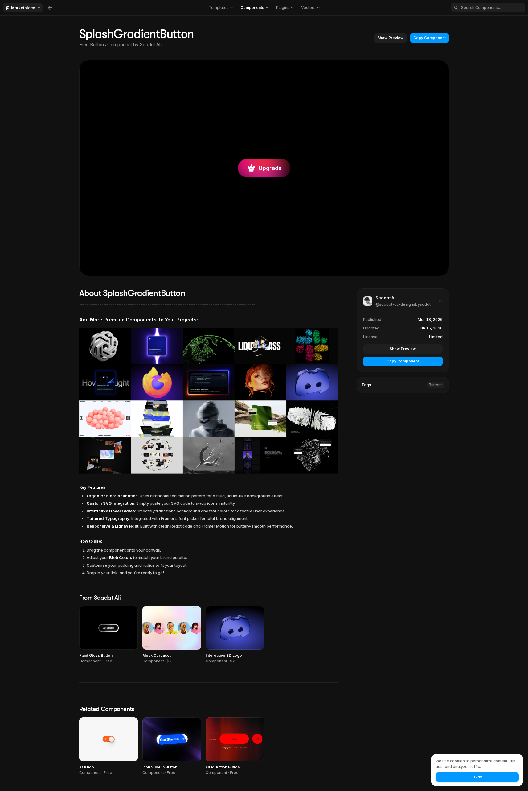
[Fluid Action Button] (235, 746)
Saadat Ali (151, 45)
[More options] (441, 301)
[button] (390, 38)
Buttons (436, 385)
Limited (436, 336)
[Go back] (50, 7)
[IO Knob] (108, 746)
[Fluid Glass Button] (108, 635)
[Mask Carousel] (171, 635)
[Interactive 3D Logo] (235, 635)
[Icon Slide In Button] (171, 746)
